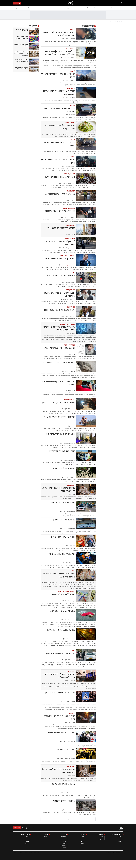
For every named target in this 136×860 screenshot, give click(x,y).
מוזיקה (53, 8)
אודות (38, 853)
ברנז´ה (88, 8)
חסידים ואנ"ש (97, 8)
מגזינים (45, 836)
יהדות (82, 841)
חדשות (120, 8)
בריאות (35, 8)
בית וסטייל (69, 8)
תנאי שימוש (21, 853)
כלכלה (27, 841)
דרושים (34, 853)
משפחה (60, 8)
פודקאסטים (100, 839)
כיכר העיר (26, 843)
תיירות (64, 841)
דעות (83, 839)
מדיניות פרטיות (28, 853)
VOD (113, 8)
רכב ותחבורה (44, 8)
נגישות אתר (15, 853)
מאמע (46, 839)
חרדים (106, 8)
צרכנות (27, 836)
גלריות (28, 8)
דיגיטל (64, 847)
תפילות (82, 836)
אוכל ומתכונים (79, 8)
